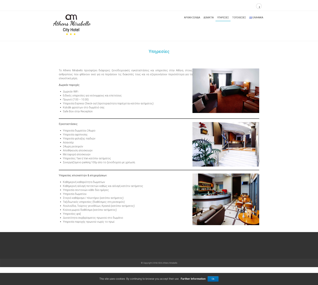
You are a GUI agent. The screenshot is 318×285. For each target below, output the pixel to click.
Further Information (193, 278)
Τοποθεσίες (239, 17)
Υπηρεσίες (223, 17)
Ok (213, 279)
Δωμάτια (209, 17)
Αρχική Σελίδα (192, 17)
